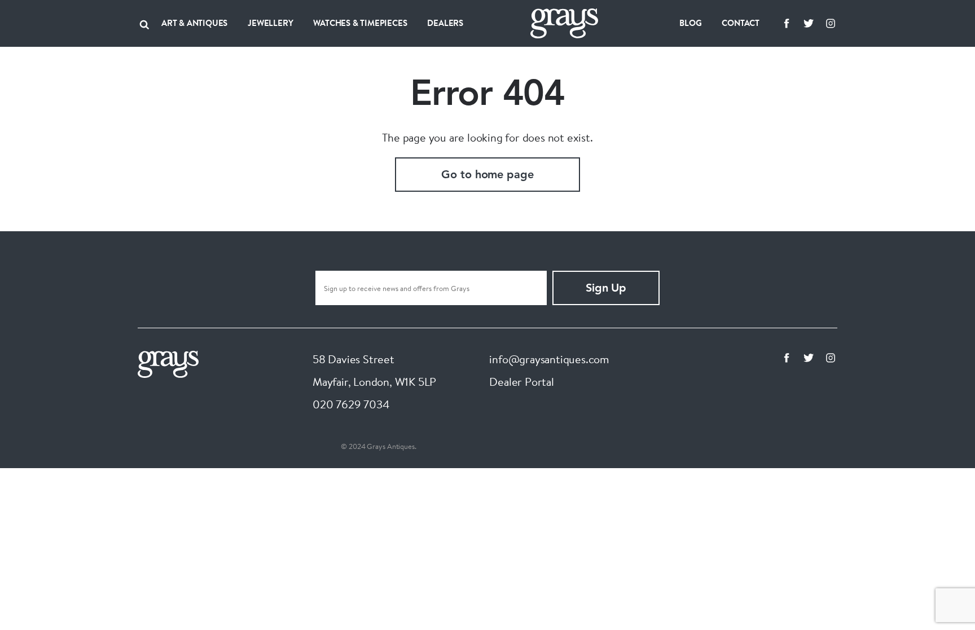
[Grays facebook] (786, 23)
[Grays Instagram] (830, 23)
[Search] (144, 23)
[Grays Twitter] (808, 23)
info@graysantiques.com (549, 359)
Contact (740, 23)
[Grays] (168, 363)
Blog (690, 23)
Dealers (445, 23)
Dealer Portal (521, 381)
